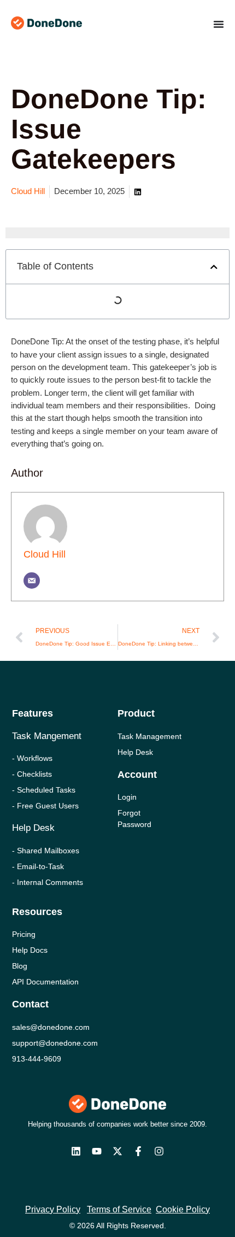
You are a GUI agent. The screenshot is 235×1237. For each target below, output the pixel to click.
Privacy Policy (52, 1209)
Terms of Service (119, 1209)
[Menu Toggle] (218, 24)
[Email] (32, 580)
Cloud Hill (45, 554)
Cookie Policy (183, 1209)
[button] (214, 267)
